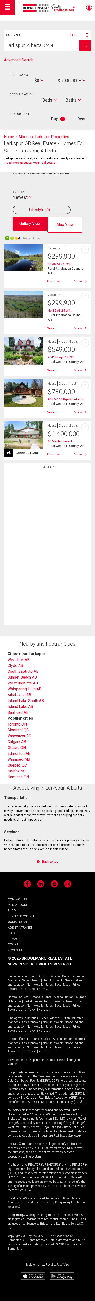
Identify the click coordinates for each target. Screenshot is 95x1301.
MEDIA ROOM (17, 905)
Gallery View (30, 223)
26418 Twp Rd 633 (61, 357)
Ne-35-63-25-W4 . (60, 310)
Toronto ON (17, 724)
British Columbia (73, 976)
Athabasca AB (19, 695)
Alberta (55, 976)
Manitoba (14, 980)
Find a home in (17, 976)
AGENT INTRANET (20, 927)
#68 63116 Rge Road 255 (65, 399)
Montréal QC (18, 730)
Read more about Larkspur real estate (30, 162)
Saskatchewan (31, 980)
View (78, 281)
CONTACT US (17, 899)
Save (50, 281)
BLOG (12, 910)
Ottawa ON (17, 747)
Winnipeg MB (19, 759)
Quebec (44, 976)
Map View (65, 224)
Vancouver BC (19, 736)
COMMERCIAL (18, 922)
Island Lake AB (20, 706)
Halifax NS (17, 771)
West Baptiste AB (23, 683)
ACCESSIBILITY (18, 950)
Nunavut (44, 989)
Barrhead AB (18, 712)
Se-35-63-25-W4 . (59, 264)
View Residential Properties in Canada (31, 1060)
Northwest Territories (40, 984)
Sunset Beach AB (22, 677)
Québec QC (17, 765)
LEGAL (12, 933)
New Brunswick (53, 980)
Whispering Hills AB (24, 689)
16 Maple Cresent (60, 441)
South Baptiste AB (23, 671)
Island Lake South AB (26, 700)
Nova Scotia (62, 984)
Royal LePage (49, 8)
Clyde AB (15, 665)
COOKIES (14, 944)
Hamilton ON (18, 777)
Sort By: (19, 191)
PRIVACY (14, 939)
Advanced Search (18, 60)
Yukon (32, 989)
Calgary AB (17, 741)
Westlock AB (18, 659)
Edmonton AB (19, 753)
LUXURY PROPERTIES (22, 916)
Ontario (32, 976)
